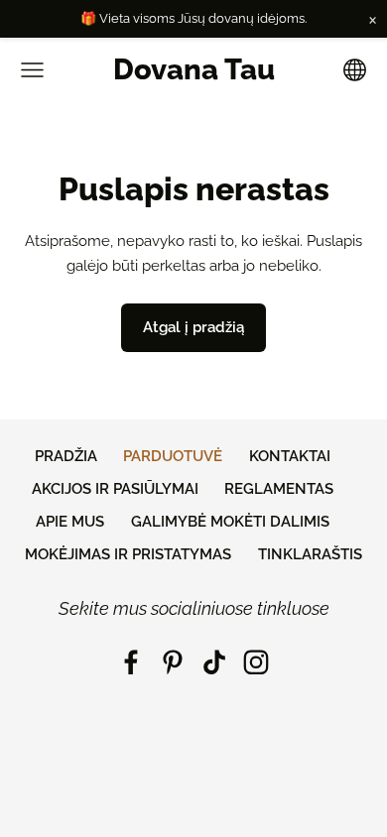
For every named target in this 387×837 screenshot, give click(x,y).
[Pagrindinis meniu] (32, 70)
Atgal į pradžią (193, 327)
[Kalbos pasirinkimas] (354, 70)
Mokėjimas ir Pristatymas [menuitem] (128, 554)
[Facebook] (131, 662)
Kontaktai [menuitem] (289, 456)
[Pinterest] (173, 662)
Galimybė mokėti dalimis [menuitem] (230, 522)
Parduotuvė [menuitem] (172, 456)
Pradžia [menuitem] (66, 456)
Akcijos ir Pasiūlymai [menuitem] (115, 489)
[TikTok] (214, 662)
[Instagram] (256, 662)
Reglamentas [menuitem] (278, 489)
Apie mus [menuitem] (70, 522)
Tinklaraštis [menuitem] (310, 554)
